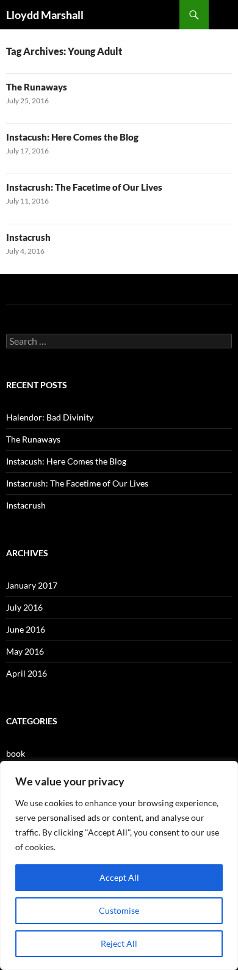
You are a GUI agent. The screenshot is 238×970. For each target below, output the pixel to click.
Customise (119, 910)
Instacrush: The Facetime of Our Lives (84, 187)
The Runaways (36, 86)
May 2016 (25, 651)
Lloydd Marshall (45, 14)
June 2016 (25, 629)
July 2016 (24, 607)
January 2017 (31, 585)
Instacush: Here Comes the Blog (72, 136)
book (15, 753)
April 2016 (26, 673)
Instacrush (28, 237)
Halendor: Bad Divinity (49, 417)
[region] (119, 865)
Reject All (119, 943)
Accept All (119, 877)
